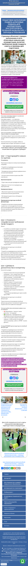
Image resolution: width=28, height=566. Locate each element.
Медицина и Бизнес (9, 513)
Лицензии (6, 553)
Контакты (6, 525)
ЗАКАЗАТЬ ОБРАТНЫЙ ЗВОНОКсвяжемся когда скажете (14, 107)
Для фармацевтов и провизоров (13, 488)
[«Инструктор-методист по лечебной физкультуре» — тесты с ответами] (25, 417)
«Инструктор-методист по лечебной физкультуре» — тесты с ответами (21, 407)
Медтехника (7, 517)
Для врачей (7, 478)
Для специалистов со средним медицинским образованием (12, 483)
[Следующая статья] (25, 417)
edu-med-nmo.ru (14, 1)
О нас (5, 521)
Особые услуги (8, 492)
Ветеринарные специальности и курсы (13, 497)
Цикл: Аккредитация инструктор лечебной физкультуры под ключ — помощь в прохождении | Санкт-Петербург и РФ (14, 464)
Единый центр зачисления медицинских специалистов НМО (14, 3)
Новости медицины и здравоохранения (9, 508)
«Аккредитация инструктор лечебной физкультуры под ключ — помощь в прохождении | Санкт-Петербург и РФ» (14, 455)
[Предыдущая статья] (3, 417)
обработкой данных (5, 561)
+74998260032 (14, 96)
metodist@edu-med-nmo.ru (14, 103)
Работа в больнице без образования (10, 502)
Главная (6, 474)
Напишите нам (10, 552)
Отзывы (11, 553)
